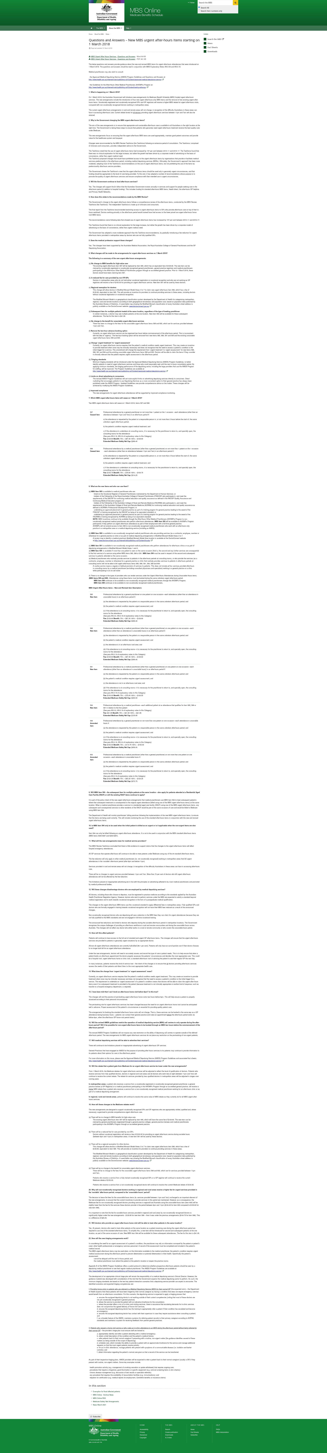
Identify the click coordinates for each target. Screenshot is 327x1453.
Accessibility (144, 1429)
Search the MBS (214, 39)
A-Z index (168, 1437)
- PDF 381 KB (118, 59)
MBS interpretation (222, 1432)
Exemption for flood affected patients (106, 1391)
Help (128, 28)
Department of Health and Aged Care (106, 12)
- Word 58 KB (118, 56)
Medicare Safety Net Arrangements (106, 1401)
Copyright (143, 1437)
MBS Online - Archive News (103, 1395)
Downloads (212, 51)
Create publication (171, 1432)
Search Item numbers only (211, 11)
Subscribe (96, 1416)
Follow (191, 2)
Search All (205, 7)
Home (90, 34)
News (107, 34)
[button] (318, 1450)
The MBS (100, 28)
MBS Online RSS (99, 1398)
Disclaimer (143, 1435)
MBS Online (105, 1431)
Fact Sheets (212, 47)
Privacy (142, 1432)
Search (167, 1429)
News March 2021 (99, 1405)
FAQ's (218, 1429)
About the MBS (115, 28)
